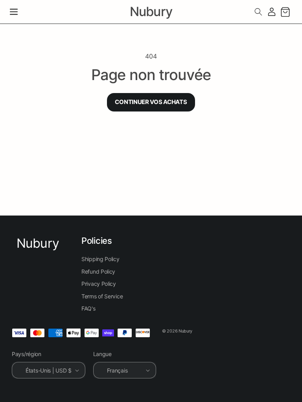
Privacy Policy (98, 283)
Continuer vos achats (151, 102)
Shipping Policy (100, 259)
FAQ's (88, 308)
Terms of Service (102, 296)
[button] (13, 11)
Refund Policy (98, 271)
